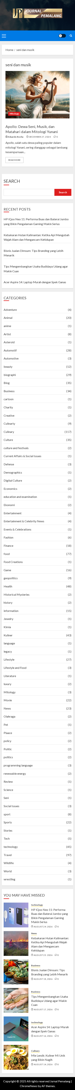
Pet (6, 724)
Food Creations (13, 562)
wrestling (9, 879)
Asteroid (9, 342)
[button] (4, 35)
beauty (8, 366)
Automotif (10, 350)
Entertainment (12, 513)
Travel (8, 855)
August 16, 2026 (43, 1036)
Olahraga (9, 716)
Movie (8, 700)
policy (7, 741)
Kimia (7, 627)
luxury (7, 684)
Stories (8, 830)
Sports (8, 822)
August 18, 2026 (43, 979)
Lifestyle (9, 659)
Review (8, 781)
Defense (9, 464)
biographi (10, 374)
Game (7, 570)
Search (12, 181)
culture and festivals (16, 448)
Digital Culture (13, 480)
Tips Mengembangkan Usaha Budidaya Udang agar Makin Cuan (49, 1000)
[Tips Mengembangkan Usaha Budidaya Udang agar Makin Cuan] (16, 1000)
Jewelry (8, 618)
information (11, 610)
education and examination (20, 496)
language (9, 643)
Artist (7, 334)
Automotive (11, 358)
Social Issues (11, 806)
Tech (7, 838)
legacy (8, 651)
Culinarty (9, 423)
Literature (10, 676)
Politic (8, 749)
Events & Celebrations (17, 529)
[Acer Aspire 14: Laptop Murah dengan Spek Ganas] (16, 1028)
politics (8, 757)
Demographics (13, 472)
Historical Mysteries (16, 594)
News (7, 708)
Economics (10, 488)
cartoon (8, 399)
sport (7, 814)
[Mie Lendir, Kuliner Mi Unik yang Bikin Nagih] (16, 1057)
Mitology (14, 113)
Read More (14, 160)
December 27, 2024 (40, 136)
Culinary (9, 431)
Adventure (10, 309)
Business (9, 391)
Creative (9, 415)
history (8, 602)
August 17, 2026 (43, 1009)
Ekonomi (9, 505)
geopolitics (11, 578)
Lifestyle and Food (15, 667)
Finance (8, 545)
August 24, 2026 (43, 926)
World (8, 871)
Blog (7, 383)
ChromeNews (28, 1086)
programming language (18, 765)
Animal (8, 317)
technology (11, 846)
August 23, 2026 (43, 955)
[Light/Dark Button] (62, 36)
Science (8, 789)
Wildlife (9, 863)
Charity (8, 407)
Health (8, 586)
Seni (6, 797)
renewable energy (15, 773)
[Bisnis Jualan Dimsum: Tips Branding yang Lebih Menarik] (16, 972)
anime (7, 326)
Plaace (8, 733)
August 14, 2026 (43, 1064)
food (7, 553)
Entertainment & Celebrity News (24, 521)
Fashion (8, 537)
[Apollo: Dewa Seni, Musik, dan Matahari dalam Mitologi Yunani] (37, 94)
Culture (8, 439)
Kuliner (8, 635)
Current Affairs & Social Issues (22, 456)
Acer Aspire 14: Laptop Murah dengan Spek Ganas (35, 282)
